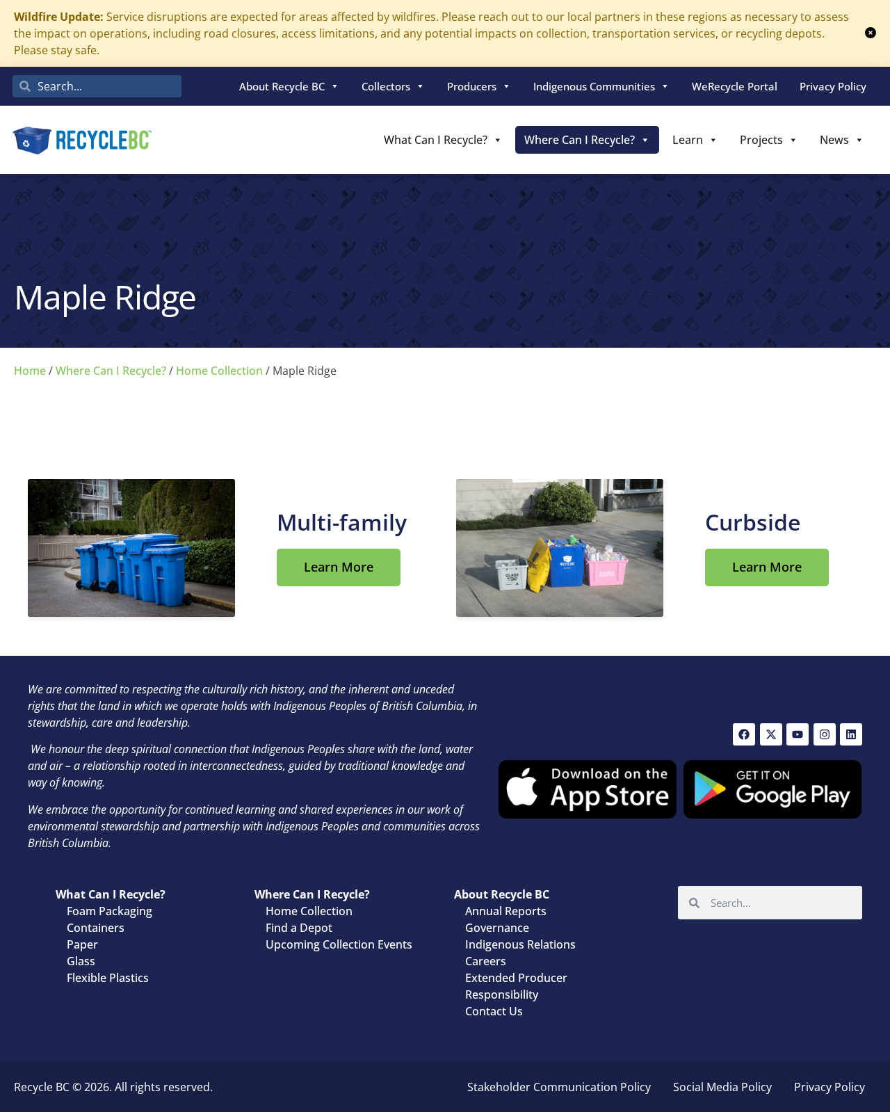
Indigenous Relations (520, 944)
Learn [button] (687, 139)
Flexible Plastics (108, 977)
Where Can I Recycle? (579, 139)
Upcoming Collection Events (339, 944)
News (834, 139)
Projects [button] (761, 139)
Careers (485, 961)
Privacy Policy (833, 86)
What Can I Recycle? (435, 139)
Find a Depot (299, 927)
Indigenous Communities (594, 86)
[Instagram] (825, 734)
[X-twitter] (771, 734)
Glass (81, 961)
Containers (95, 927)
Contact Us (494, 1011)
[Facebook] (744, 734)
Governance (497, 927)
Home (30, 370)
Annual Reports (506, 911)
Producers (471, 86)
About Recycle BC (282, 86)
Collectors (386, 86)
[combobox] (97, 86)
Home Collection (219, 370)
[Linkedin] (851, 734)
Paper (82, 944)
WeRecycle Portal (734, 86)
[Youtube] (797, 734)
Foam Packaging (109, 911)
